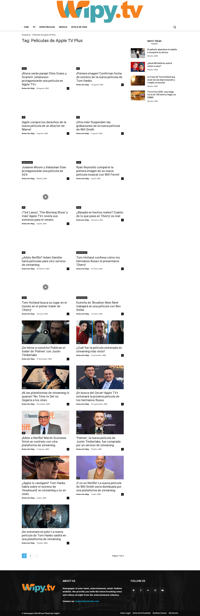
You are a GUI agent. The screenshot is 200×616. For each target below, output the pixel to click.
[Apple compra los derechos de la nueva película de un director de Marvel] (45, 107)
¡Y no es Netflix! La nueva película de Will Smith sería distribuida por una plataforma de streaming (98, 486)
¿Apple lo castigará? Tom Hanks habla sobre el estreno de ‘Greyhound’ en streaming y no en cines (44, 488)
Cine (24, 68)
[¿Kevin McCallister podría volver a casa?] (138, 67)
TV (78, 68)
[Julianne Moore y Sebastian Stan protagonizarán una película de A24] (45, 152)
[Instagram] (155, 590)
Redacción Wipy (28, 88)
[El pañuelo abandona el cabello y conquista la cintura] (138, 53)
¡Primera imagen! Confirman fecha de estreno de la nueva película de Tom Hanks (99, 77)
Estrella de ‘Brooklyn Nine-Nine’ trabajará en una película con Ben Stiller (98, 306)
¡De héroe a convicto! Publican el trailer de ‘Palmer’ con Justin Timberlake (43, 351)
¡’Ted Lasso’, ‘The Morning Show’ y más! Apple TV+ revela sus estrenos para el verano (45, 216)
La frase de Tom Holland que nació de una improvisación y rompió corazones (161, 80)
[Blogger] (133, 590)
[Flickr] (148, 590)
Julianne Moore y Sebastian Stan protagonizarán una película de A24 (44, 171)
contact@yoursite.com (87, 601)
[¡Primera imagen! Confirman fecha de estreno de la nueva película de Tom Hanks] (100, 58)
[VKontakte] (162, 590)
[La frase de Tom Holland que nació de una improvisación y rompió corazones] (138, 81)
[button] (174, 27)
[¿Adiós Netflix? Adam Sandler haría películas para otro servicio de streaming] (45, 242)
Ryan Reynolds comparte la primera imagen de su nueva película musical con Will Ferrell (97, 171)
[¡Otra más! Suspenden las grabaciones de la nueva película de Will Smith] (100, 107)
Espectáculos (27, 162)
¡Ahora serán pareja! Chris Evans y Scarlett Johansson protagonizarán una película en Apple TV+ (44, 79)
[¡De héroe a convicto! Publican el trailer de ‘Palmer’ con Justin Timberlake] (45, 332)
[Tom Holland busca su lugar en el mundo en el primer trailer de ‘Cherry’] (45, 287)
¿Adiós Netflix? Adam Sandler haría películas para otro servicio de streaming (44, 261)
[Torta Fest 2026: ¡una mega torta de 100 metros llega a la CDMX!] (138, 95)
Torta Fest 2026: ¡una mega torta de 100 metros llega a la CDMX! (161, 95)
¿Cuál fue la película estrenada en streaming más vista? (99, 349)
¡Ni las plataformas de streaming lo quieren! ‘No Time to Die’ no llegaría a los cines (45, 396)
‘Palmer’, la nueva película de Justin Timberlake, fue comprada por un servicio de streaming (98, 441)
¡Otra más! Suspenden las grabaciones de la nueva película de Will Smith (98, 125)
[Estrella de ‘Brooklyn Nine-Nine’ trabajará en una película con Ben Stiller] (100, 287)
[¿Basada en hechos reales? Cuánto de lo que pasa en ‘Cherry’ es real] (100, 197)
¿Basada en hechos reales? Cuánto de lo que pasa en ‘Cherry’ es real (99, 214)
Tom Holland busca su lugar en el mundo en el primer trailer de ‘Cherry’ (44, 306)
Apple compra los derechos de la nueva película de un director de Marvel (44, 125)
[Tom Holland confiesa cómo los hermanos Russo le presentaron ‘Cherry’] (100, 242)
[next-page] (36, 555)
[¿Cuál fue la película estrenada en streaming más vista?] (100, 332)
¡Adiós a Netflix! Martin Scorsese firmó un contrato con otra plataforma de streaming (44, 441)
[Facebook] (141, 590)
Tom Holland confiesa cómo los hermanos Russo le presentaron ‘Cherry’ (98, 261)
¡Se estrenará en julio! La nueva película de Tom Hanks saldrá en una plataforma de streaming (44, 535)
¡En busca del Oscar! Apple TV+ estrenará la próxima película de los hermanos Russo (97, 396)
